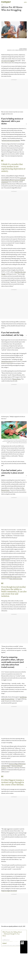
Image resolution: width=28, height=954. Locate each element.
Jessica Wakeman (23, 48)
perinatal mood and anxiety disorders (11, 140)
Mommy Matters (17, 379)
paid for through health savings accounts (11, 576)
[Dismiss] (26, 942)
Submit (4, 943)
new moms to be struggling (7, 60)
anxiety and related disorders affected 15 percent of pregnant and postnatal (13, 180)
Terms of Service (18, 945)
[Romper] (6, 2)
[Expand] (22, 942)
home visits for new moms (16, 578)
